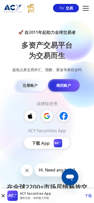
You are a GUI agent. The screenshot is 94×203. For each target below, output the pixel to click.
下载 (88, 195)
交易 (69, 7)
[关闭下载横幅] (3, 196)
